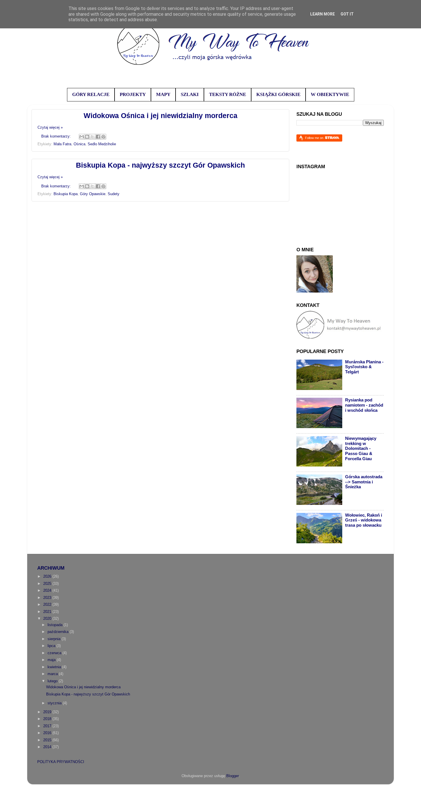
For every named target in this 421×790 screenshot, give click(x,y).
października (59, 632)
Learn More (322, 14)
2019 (47, 712)
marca (53, 674)
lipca (52, 646)
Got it (347, 14)
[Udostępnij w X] (92, 137)
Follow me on (314, 138)
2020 (47, 619)
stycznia (55, 703)
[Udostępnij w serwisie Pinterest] (103, 137)
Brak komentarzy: (56, 136)
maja (52, 660)
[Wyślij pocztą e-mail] (81, 137)
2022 (47, 605)
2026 (47, 577)
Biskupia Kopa (66, 194)
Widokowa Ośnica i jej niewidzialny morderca (160, 115)
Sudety (113, 194)
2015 (47, 740)
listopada (56, 625)
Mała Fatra (62, 144)
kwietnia (55, 667)
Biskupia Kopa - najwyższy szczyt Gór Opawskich (160, 165)
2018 (47, 719)
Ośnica (79, 144)
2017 (47, 726)
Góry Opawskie (92, 194)
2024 (47, 591)
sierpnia (55, 639)
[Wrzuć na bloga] (87, 137)
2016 (47, 733)
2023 (47, 598)
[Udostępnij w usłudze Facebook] (98, 137)
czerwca (55, 653)
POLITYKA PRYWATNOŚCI (60, 762)
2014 (47, 747)
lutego (53, 681)
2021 (47, 612)
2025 (47, 584)
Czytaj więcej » (50, 128)
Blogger (232, 776)
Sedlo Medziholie (102, 144)
